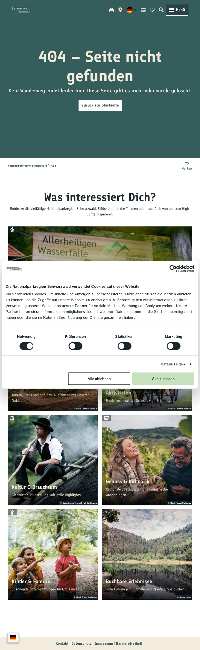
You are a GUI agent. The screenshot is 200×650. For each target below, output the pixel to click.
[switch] (75, 346)
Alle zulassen (163, 379)
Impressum (103, 643)
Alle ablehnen (99, 379)
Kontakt (62, 643)
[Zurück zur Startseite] (21, 10)
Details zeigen (173, 364)
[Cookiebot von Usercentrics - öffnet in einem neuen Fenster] (173, 268)
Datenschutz (81, 643)
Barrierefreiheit (129, 643)
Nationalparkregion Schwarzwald (27, 165)
